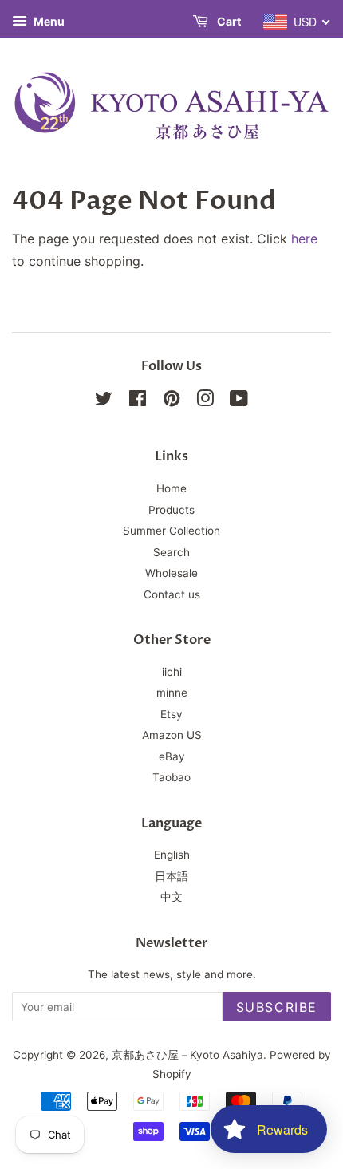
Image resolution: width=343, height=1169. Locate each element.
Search (171, 552)
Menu (48, 21)
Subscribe (276, 1007)
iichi (172, 671)
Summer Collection (171, 530)
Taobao (171, 777)
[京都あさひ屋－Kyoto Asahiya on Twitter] (103, 401)
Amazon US (172, 735)
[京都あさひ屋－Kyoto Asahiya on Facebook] (137, 401)
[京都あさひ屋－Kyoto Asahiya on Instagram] (205, 401)
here (304, 239)
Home (171, 488)
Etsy (171, 714)
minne (171, 692)
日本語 (171, 876)
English (172, 854)
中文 (171, 897)
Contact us (172, 594)
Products (171, 510)
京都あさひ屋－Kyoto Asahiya (187, 1055)
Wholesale (171, 573)
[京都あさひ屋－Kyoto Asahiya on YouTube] (239, 401)
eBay (172, 756)
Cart (228, 21)
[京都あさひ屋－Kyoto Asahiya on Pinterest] (171, 401)
